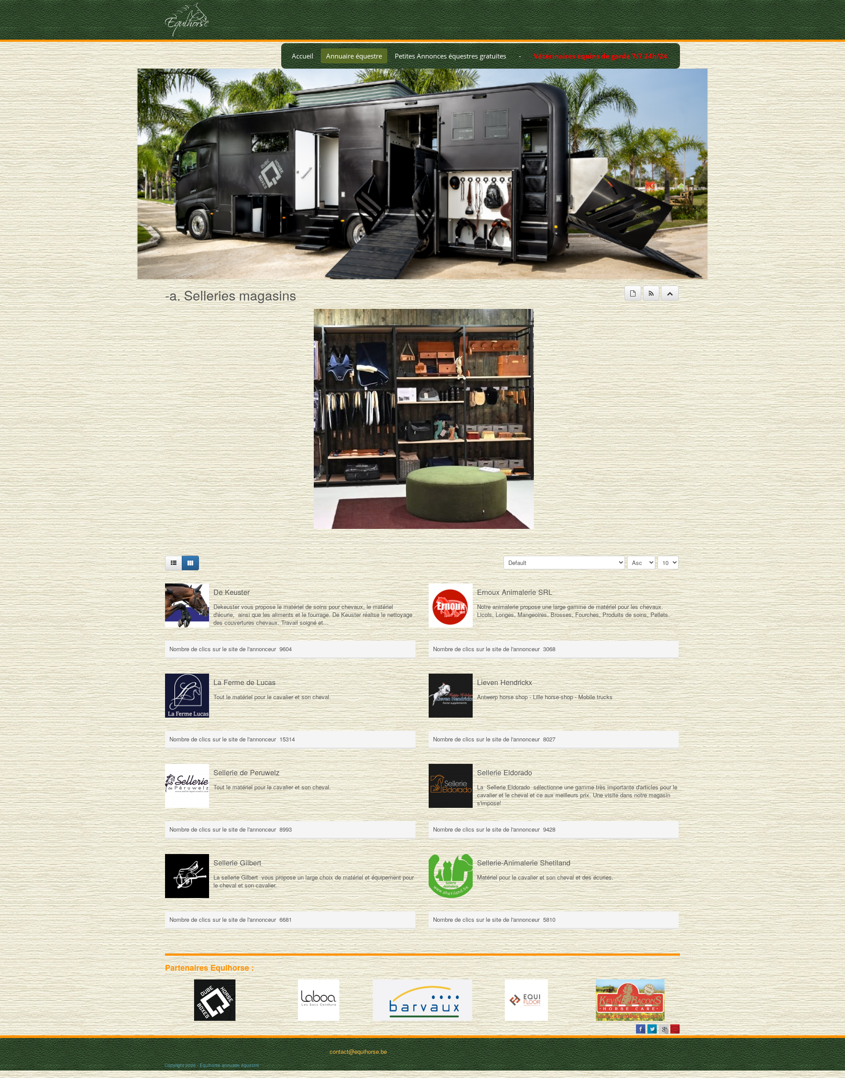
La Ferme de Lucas (244, 682)
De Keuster (231, 592)
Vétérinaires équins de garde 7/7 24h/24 (600, 55)
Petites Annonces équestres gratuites (450, 55)
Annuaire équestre (354, 55)
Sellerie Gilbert (237, 862)
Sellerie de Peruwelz (246, 772)
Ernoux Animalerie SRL (514, 592)
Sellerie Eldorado (504, 772)
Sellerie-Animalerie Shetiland (523, 862)
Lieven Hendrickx (504, 682)
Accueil (302, 55)
